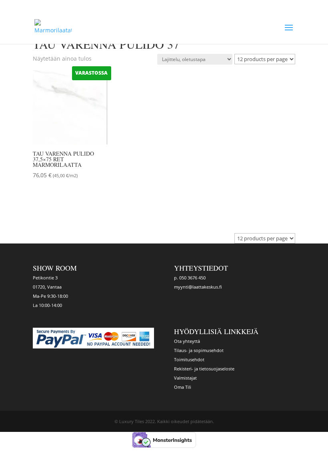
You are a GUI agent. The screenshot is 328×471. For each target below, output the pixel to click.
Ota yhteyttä (187, 341)
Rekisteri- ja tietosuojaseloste (204, 369)
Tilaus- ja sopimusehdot (199, 350)
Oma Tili (182, 387)
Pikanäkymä (64, 197)
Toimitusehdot (189, 359)
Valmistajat (185, 378)
